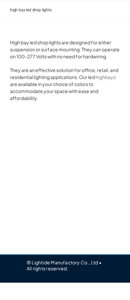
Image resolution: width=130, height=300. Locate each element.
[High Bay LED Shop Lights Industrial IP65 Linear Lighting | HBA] (33, 127)
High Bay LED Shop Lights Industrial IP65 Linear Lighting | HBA (33, 179)
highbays (106, 77)
